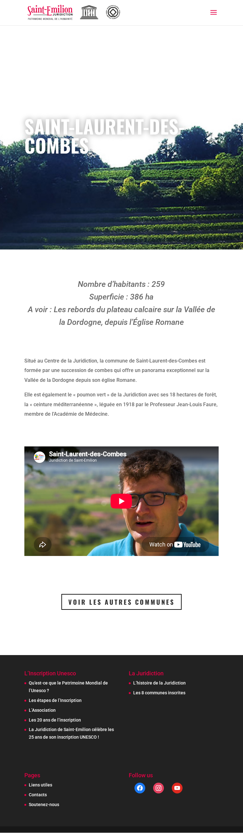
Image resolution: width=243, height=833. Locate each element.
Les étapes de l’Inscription (55, 700)
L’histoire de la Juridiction (159, 682)
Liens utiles (40, 784)
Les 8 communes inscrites (159, 692)
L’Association (42, 710)
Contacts (38, 794)
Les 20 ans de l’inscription (55, 720)
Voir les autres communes (121, 602)
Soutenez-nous (44, 804)
